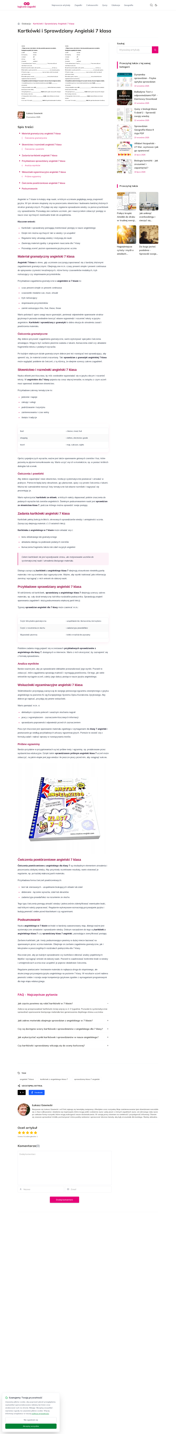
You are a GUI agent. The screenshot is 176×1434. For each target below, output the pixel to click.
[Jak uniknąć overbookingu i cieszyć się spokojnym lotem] (148, 201)
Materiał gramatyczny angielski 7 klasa (41, 133)
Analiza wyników (32, 165)
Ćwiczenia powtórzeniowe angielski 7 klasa (43, 183)
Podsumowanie (29, 188)
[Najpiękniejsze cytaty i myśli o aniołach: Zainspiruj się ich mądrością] (126, 234)
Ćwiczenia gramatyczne (36, 138)
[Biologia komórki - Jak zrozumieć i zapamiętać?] (124, 166)
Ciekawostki (92, 5)
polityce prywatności (40, 1413)
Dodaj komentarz (64, 1199)
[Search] (151, 5)
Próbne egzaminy (33, 176)
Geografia (128, 5)
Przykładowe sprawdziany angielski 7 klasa (43, 161)
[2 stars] (23, 1132)
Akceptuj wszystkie (31, 1426)
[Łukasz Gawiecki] (21, 115)
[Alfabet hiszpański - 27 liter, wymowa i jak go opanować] (124, 149)
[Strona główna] (19, 24)
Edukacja (116, 5)
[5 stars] (35, 1132)
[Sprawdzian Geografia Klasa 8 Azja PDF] (124, 132)
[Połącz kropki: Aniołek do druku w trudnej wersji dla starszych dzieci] (126, 201)
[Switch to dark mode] (156, 5)
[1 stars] (19, 1132)
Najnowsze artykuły (61, 5)
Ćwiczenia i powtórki (34, 149)
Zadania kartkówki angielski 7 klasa (39, 155)
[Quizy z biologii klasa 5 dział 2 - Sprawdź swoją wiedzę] (124, 114)
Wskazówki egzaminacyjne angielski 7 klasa (44, 172)
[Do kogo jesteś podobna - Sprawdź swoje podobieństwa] (148, 234)
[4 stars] (31, 1132)
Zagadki (78, 5)
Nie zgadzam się (31, 1420)
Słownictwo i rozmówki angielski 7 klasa (42, 144)
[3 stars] (27, 1132)
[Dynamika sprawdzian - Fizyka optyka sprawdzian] (124, 80)
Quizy (104, 5)
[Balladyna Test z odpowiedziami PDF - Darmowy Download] (124, 97)
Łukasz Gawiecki (34, 113)
